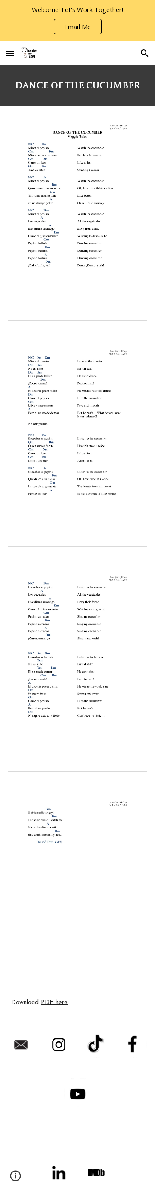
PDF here (54, 1002)
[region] (77, 20)
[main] (77, 85)
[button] (10, 53)
